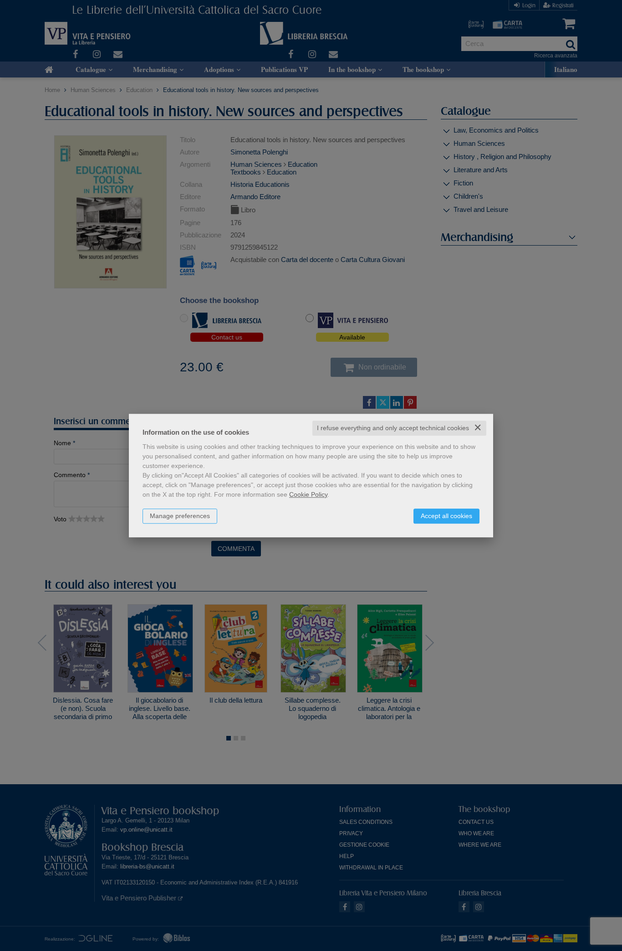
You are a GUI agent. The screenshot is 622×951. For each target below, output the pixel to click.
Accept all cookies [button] (446, 515)
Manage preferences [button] (180, 515)
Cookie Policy (308, 494)
